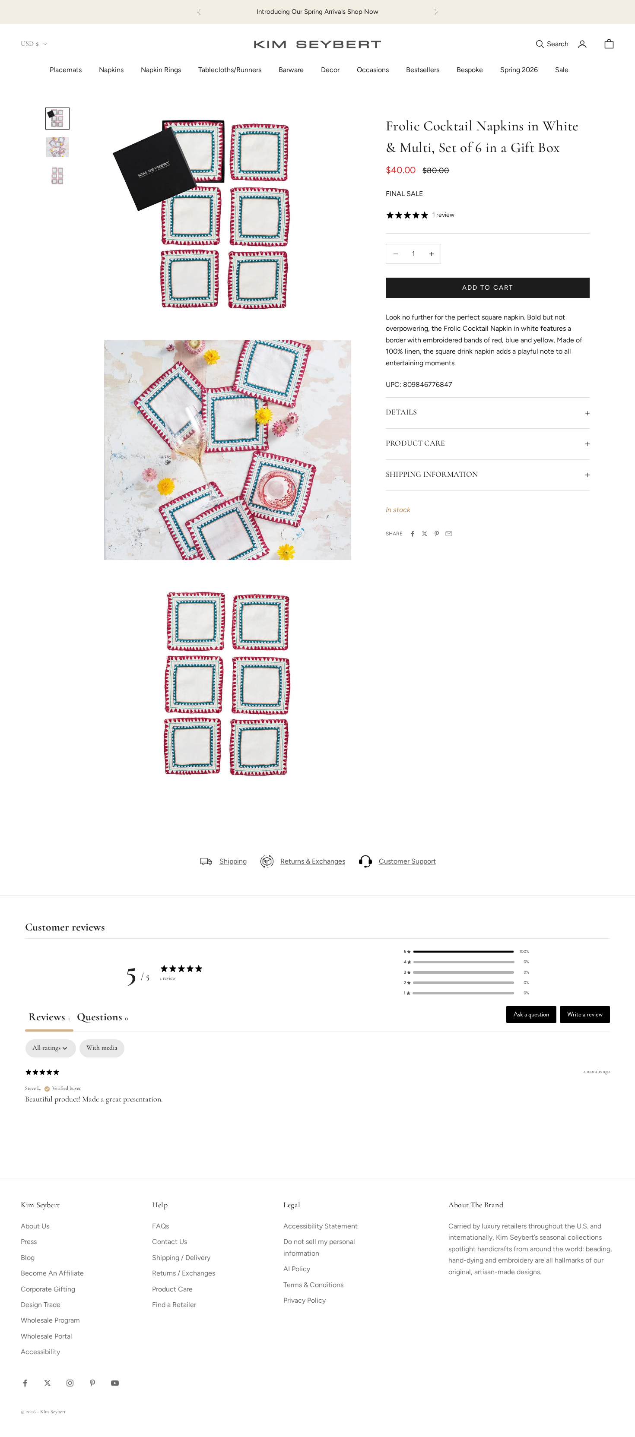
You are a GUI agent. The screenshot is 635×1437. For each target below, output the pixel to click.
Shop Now (362, 12)
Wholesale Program (50, 1320)
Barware (291, 70)
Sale (561, 70)
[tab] (102, 1019)
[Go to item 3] (57, 176)
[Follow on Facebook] (25, 1383)
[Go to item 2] (57, 147)
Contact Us (169, 1242)
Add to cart (487, 287)
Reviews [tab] (49, 1017)
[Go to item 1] (57, 118)
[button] (466, 951)
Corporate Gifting (48, 1289)
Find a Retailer (174, 1305)
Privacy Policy (304, 1300)
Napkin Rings (161, 70)
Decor (330, 70)
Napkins (111, 70)
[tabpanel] (317, 1096)
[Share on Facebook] (412, 533)
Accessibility (40, 1352)
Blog (28, 1257)
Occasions (373, 70)
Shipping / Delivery (181, 1257)
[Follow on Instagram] (70, 1383)
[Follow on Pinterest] (92, 1383)
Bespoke (470, 70)
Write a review (585, 1014)
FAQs (160, 1226)
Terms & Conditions (313, 1285)
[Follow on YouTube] (115, 1383)
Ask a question (531, 1014)
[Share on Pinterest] (436, 533)
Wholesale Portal (46, 1336)
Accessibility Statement (320, 1226)
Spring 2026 (519, 70)
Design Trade (40, 1305)
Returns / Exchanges (183, 1273)
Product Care (172, 1289)
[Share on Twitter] (424, 533)
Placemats (66, 70)
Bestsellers (422, 70)
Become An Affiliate (52, 1273)
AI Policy (296, 1269)
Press (29, 1242)
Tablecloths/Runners (229, 70)
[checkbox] (101, 1048)
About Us (35, 1226)
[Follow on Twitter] (47, 1383)
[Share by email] (448, 533)
